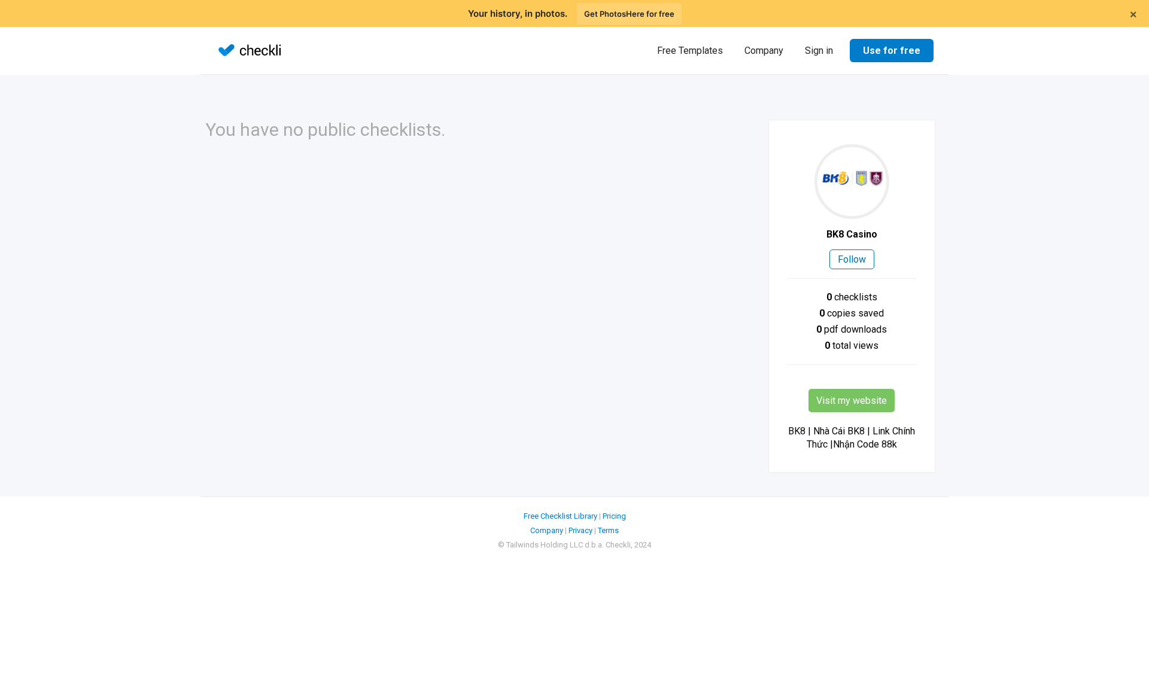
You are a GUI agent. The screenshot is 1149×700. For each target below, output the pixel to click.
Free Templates (690, 50)
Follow (852, 259)
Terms (608, 530)
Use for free (891, 50)
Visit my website (851, 400)
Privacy (580, 530)
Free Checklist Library (560, 516)
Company (763, 50)
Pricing (614, 516)
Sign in (819, 50)
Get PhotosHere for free (629, 14)
